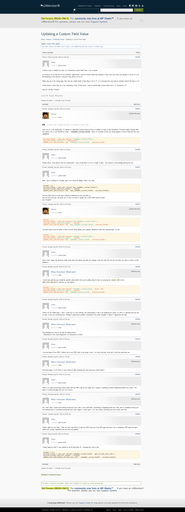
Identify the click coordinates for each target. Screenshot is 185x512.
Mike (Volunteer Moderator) (63, 272)
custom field (50, 43)
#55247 (137, 339)
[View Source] (138, 137)
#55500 (137, 434)
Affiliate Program (139, 509)
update (57, 43)
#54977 (137, 204)
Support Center (85, 503)
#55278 (137, 394)
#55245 (137, 299)
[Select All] (136, 137)
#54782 (137, 57)
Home (43, 39)
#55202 (137, 267)
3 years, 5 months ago (95, 46)
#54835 (137, 149)
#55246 (137, 319)
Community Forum (58, 39)
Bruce (54, 114)
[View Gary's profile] (83, 46)
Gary (85, 46)
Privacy (115, 509)
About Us (108, 509)
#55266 (137, 374)
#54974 (137, 167)
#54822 (137, 109)
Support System (99, 21)
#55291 (137, 414)
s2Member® (45, 509)
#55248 (137, 357)
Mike (59, 275)
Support (120, 509)
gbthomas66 (62, 65)
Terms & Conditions (128, 509)
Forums (48, 39)
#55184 (137, 247)
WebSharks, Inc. (88, 509)
